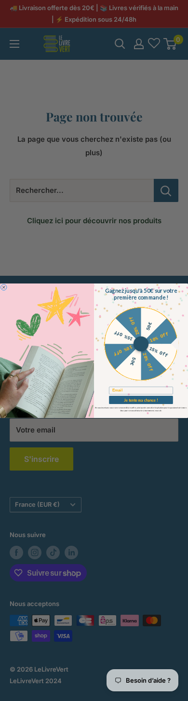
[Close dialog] (4, 287)
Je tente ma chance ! (141, 399)
